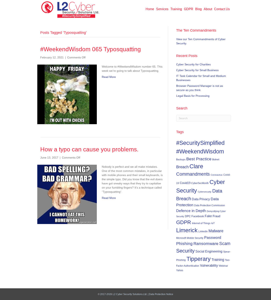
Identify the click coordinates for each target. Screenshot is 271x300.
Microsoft (181, 238)
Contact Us (222, 9)
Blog (198, 9)
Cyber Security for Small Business (197, 70)
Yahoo (179, 270)
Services (162, 9)
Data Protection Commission (209, 205)
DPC (188, 216)
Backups (180, 159)
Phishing (184, 243)
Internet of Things (201, 223)
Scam (224, 243)
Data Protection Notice (161, 294)
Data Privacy (201, 199)
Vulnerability (209, 265)
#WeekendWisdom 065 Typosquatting (90, 49)
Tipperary (198, 259)
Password (212, 237)
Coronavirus (217, 175)
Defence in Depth (191, 211)
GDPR (188, 9)
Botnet (215, 159)
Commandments (193, 174)
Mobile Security (195, 238)
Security (185, 251)
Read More (109, 76)
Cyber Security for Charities (193, 64)
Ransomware (205, 243)
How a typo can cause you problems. (89, 149)
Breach (182, 167)
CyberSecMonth (200, 183)
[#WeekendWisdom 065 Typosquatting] (67, 94)
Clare (196, 166)
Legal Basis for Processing (192, 95)
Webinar (223, 265)
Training (176, 9)
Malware (216, 231)
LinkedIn (203, 231)
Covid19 (185, 183)
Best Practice (198, 159)
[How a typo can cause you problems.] (67, 194)
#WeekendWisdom (200, 151)
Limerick (187, 230)
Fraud (216, 216)
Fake (208, 216)
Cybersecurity (204, 192)
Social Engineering (208, 251)
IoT (213, 223)
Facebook (197, 216)
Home (150, 9)
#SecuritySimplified (200, 142)
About (208, 9)
